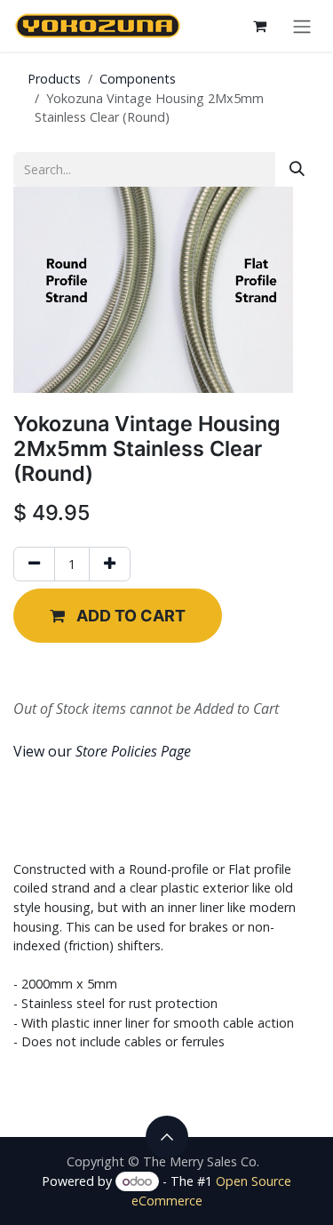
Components (137, 78)
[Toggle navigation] (302, 25)
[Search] (297, 169)
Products (54, 78)
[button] (117, 615)
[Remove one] (34, 564)
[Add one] (110, 564)
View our (102, 751)
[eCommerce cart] (259, 26)
